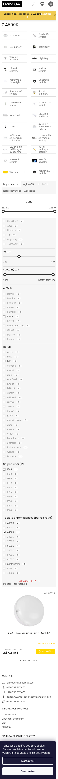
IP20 (11, 473)
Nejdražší (43, 184)
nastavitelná (16, 563)
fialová (13, 411)
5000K (12, 550)
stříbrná (13, 397)
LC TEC (13, 321)
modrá (13, 370)
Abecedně (29, 190)
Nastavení (27, 761)
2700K (12, 541)
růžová (13, 401)
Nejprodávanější (12, 190)
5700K (12, 554)
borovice (14, 456)
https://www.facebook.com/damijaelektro (28, 696)
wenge (13, 451)
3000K (12, 536)
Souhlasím (28, 771)
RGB (11, 568)
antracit (13, 442)
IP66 (11, 478)
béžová (13, 388)
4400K (12, 572)
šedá (12, 356)
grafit (12, 415)
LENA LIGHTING (17, 325)
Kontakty (6, 726)
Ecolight (13, 302)
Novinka (13, 230)
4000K (12, 523)
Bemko (13, 293)
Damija (13, 298)
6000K (12, 527)
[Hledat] (34, 4)
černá (12, 352)
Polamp (13, 339)
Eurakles (14, 311)
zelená (13, 406)
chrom (13, 392)
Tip (11, 234)
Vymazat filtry (27, 580)
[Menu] (51, 4)
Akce (11, 225)
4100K (12, 559)
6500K (12, 545)
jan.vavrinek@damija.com (20, 682)
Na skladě (14, 221)
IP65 (11, 469)
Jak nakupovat (9, 714)
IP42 (11, 482)
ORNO (13, 329)
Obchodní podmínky (13, 718)
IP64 (11, 510)
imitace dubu (16, 447)
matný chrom (16, 420)
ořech (12, 433)
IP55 (11, 491)
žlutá (12, 374)
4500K (12, 532)
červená (13, 365)
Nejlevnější (28, 184)
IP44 (11, 487)
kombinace (15, 438)
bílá (11, 361)
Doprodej (14, 239)
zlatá (12, 424)
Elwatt (12, 307)
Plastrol (13, 334)
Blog (4, 722)
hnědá (13, 383)
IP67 (11, 505)
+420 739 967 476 (15, 687)
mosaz (13, 429)
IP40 (11, 496)
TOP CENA (14, 243)
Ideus (12, 316)
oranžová (14, 379)
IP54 (11, 501)
